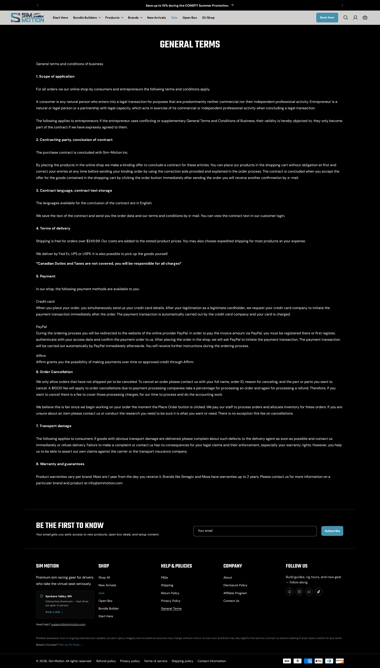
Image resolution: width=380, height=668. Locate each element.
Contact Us (231, 601)
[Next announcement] (342, 5)
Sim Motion (56, 661)
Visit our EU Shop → (70, 644)
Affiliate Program (235, 593)
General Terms (171, 608)
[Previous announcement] (37, 5)
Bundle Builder (109, 608)
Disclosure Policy (235, 585)
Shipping (167, 585)
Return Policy (170, 593)
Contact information (211, 661)
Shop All (104, 577)
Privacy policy (171, 601)
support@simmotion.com (68, 624)
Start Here (106, 616)
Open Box (105, 601)
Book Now (327, 17)
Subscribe (332, 531)
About (227, 577)
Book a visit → (54, 612)
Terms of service (155, 661)
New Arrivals (107, 585)
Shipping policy (182, 661)
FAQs (164, 577)
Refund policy (106, 661)
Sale (101, 593)
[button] (87, 17)
